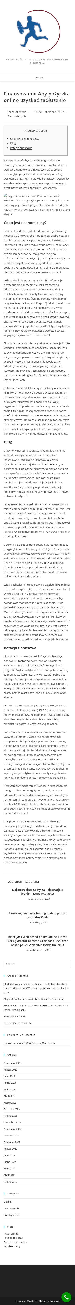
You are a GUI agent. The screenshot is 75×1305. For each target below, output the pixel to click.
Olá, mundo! (48, 1043)
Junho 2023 (10, 1082)
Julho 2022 (9, 1155)
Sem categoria (17, 116)
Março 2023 (10, 1102)
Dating (7, 1201)
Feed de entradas (13, 1237)
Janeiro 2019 (10, 1181)
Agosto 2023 (10, 1069)
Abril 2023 (9, 1096)
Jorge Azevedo (17, 112)
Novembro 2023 (12, 1063)
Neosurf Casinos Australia (17, 1023)
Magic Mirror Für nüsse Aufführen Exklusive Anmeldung (34, 999)
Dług (13, 143)
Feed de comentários (15, 1242)
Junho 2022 (10, 1161)
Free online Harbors (14, 1016)
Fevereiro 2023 (12, 1109)
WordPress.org (12, 1246)
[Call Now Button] (66, 1297)
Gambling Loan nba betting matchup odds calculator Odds (37, 915)
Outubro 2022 (11, 1135)
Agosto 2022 (10, 1148)
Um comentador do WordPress (21, 1043)
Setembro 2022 (12, 1142)
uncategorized (11, 1215)
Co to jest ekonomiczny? (24, 138)
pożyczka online (29, 174)
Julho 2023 (9, 1076)
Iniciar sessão (11, 1233)
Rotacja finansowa (21, 148)
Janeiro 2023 (10, 1115)
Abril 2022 (9, 1175)
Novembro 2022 (12, 1129)
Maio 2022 (9, 1168)
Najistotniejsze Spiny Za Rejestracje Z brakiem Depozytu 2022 (37, 892)
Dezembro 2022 (12, 1122)
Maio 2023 (9, 1089)
